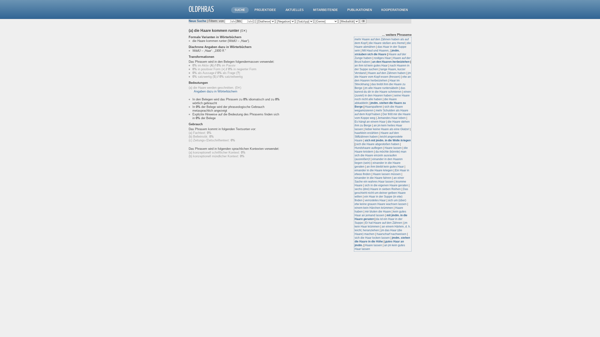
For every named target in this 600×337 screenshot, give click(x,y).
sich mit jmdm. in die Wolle (388, 140)
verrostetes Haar (375, 200)
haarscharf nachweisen (391, 234)
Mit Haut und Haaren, (375, 50)
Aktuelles (294, 10)
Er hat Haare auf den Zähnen (383, 222)
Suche (240, 10)
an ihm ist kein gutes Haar (371, 65)
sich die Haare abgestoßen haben (377, 144)
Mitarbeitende (325, 10)
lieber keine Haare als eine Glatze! (387, 129)
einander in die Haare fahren (373, 177)
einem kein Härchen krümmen (374, 207)
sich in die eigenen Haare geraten (386, 185)
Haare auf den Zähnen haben (387, 73)
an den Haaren (390, 61)
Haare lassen (393, 148)
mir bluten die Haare (378, 211)
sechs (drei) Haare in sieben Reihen (378, 189)
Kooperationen (394, 10)
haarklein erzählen (367, 133)
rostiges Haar (382, 58)
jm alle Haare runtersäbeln (381, 88)
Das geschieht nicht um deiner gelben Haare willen (381, 192)
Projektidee (265, 10)
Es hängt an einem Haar (370, 121)
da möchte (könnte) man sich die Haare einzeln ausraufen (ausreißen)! (380, 155)
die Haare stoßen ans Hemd (387, 43)
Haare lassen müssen (387, 174)
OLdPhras (201, 10)
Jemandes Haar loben (391, 118)
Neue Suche (197, 21)
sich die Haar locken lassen (372, 237)
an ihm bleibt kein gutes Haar (385, 166)
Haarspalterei (373, 106)
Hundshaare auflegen (368, 148)
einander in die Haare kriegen (374, 170)
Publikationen (359, 10)
